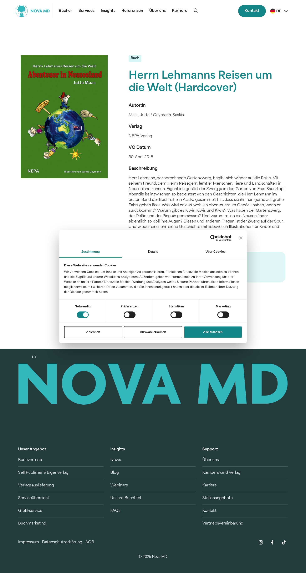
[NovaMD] (36, 356)
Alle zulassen (213, 332)
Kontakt (252, 11)
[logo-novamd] (34, 11)
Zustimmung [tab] (90, 252)
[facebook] (272, 542)
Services (86, 11)
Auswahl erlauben (153, 332)
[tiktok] (284, 542)
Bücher (65, 11)
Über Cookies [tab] (215, 252)
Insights (108, 11)
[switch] (130, 314)
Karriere (179, 11)
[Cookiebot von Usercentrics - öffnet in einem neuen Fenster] (213, 238)
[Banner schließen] (240, 237)
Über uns (157, 11)
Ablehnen (93, 332)
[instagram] (261, 542)
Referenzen (132, 11)
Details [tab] (153, 252)
